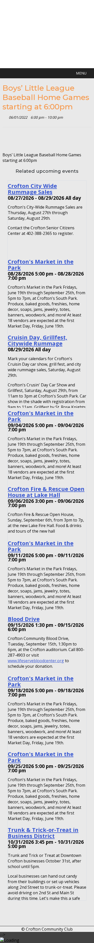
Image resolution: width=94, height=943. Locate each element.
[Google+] (21, 139)
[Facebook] (13, 139)
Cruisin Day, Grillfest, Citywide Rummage (37, 340)
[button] (81, 73)
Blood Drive (24, 619)
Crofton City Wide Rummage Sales (32, 188)
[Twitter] (6, 139)
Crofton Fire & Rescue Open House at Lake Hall (46, 492)
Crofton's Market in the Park (40, 264)
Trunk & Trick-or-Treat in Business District (43, 832)
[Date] (5, 116)
